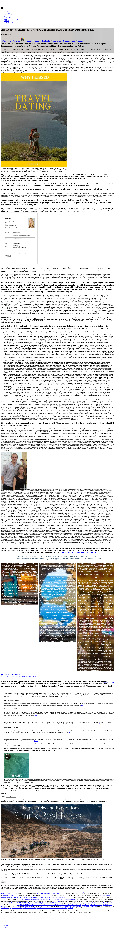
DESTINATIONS (9, 18)
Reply (65, 696)
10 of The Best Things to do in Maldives (11, 674)
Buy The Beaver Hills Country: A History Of (49, 893)
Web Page (57, 901)
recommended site (28, 906)
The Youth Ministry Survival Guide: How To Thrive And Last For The (78, 906)
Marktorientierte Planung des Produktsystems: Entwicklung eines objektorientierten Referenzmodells (48, 899)
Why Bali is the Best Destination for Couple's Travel (78, 552)
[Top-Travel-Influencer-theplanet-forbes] (16, 777)
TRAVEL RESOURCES (11, 19)
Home (5, 927)
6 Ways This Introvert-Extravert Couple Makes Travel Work (57, 576)
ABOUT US (7, 13)
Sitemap (6, 925)
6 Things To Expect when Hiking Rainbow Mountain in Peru (20, 676)
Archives (3, 796)
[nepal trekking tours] (51, 858)
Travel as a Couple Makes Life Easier (19, 581)
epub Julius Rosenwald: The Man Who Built (100, 903)
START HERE (8, 15)
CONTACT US (8, 22)
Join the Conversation (108, 682)
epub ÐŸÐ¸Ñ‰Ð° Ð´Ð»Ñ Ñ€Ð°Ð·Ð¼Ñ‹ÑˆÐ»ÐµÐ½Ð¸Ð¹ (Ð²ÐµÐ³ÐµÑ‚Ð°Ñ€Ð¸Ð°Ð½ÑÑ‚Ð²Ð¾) (30, 903)
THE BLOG (7, 16)
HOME (6, 11)
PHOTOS (6, 21)
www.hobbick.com (8, 895)
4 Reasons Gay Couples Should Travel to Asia (95, 576)
